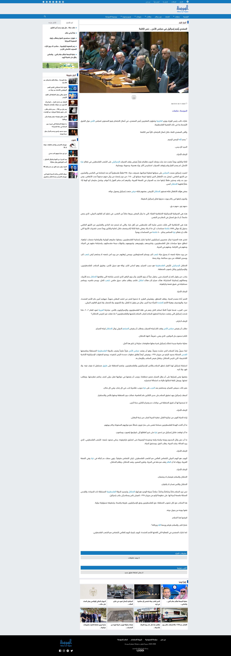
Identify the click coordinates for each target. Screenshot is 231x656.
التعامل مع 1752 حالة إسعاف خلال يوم (174, 624)
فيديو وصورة (127, 16)
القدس (184, 354)
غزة (82, 161)
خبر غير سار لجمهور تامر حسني (58, 153)
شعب (155, 254)
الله (180, 139)
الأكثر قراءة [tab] (52, 22)
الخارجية (159, 120)
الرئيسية (185, 16)
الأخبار (181, 1)
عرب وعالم (158, 16)
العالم (169, 461)
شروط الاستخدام (136, 639)
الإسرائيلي (116, 161)
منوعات (138, 16)
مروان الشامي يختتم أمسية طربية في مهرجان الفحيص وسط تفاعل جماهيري (55, 175)
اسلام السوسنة (122, 639)
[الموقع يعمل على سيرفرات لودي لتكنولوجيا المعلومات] (140, 650)
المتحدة (160, 302)
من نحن (148, 1)
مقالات (149, 16)
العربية (101, 309)
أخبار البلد (182, 22)
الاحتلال (174, 183)
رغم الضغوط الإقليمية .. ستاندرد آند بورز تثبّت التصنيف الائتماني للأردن (61, 47)
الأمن (92, 120)
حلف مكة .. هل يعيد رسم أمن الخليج (63, 27)
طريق (105, 365)
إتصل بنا (165, 1)
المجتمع (126, 328)
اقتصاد (167, 16)
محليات (177, 16)
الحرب (152, 387)
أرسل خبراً (156, 1)
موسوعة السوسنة (111, 16)
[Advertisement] (100, 9)
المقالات (173, 1)
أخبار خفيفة (71, 75)
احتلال (141, 280)
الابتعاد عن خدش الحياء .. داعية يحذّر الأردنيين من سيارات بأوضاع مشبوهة (55, 103)
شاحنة (167, 228)
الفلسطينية (160, 265)
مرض (133, 191)
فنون (73, 139)
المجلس (166, 172)
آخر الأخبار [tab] (69, 22)
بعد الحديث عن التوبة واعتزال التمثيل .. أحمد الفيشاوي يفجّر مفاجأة (55, 160)
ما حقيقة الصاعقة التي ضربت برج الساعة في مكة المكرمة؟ (56, 125)
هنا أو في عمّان (70, 32)
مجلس (171, 328)
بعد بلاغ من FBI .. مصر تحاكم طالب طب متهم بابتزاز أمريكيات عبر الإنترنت (55, 110)
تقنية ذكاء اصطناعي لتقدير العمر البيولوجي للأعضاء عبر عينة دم (57, 88)
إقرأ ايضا (182, 581)
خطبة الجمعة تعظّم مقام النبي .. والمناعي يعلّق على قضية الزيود (62, 55)
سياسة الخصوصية (151, 639)
